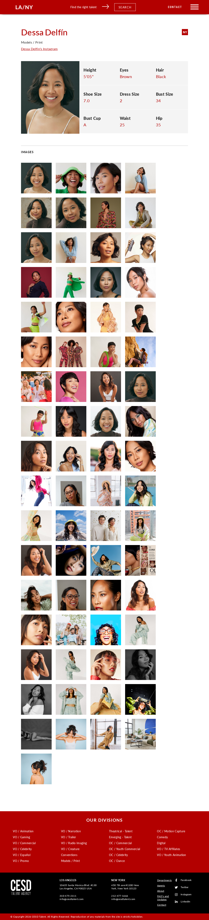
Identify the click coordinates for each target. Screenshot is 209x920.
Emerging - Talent (120, 837)
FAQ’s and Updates (163, 897)
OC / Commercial (120, 843)
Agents (161, 885)
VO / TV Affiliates (168, 849)
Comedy (162, 837)
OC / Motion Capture (171, 831)
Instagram (186, 894)
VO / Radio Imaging (74, 843)
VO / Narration (71, 831)
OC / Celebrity (118, 855)
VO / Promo (21, 861)
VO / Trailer (68, 837)
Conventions (69, 855)
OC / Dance (117, 861)
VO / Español (21, 855)
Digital (161, 843)
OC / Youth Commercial (124, 849)
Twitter (184, 887)
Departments (164, 880)
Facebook (186, 880)
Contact (175, 7)
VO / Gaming (21, 837)
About (160, 891)
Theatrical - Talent (120, 831)
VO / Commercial (24, 843)
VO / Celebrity (22, 849)
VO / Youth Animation (171, 855)
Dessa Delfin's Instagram (39, 48)
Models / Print (70, 861)
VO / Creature (70, 849)
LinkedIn (185, 901)
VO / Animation (23, 831)
